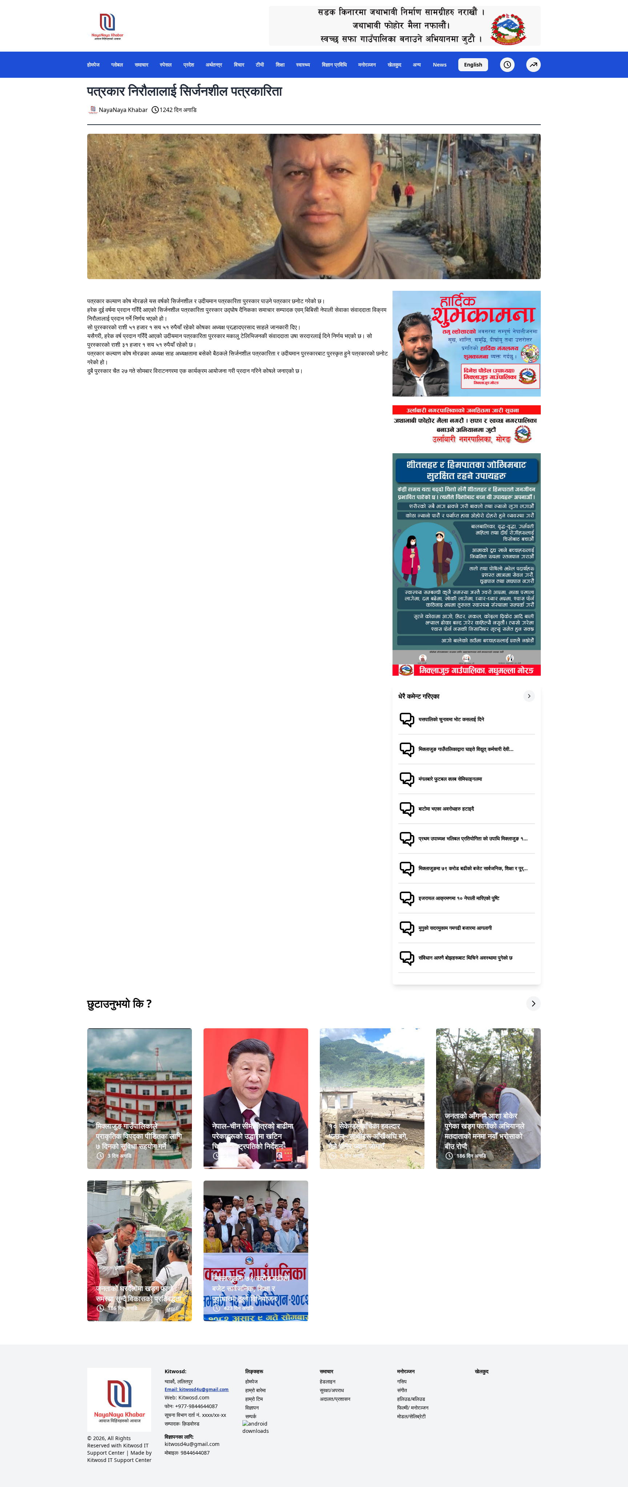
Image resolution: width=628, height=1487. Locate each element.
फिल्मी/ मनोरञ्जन (412, 1407)
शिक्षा (280, 64)
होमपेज (93, 64)
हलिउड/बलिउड (411, 1398)
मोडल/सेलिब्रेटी (411, 1416)
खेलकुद (394, 64)
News (440, 64)
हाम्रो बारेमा (255, 1390)
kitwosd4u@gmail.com (204, 1389)
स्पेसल (166, 64)
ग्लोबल (117, 64)
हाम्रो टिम (254, 1398)
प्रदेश (189, 64)
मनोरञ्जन (367, 64)
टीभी (260, 64)
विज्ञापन (252, 1407)
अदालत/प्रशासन (335, 1398)
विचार (239, 64)
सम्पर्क (250, 1416)
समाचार (141, 64)
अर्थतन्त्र (214, 64)
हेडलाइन (327, 1381)
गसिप (402, 1381)
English (473, 64)
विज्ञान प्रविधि (334, 64)
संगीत (402, 1390)
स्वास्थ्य (303, 64)
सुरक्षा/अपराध (332, 1390)
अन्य (417, 64)
